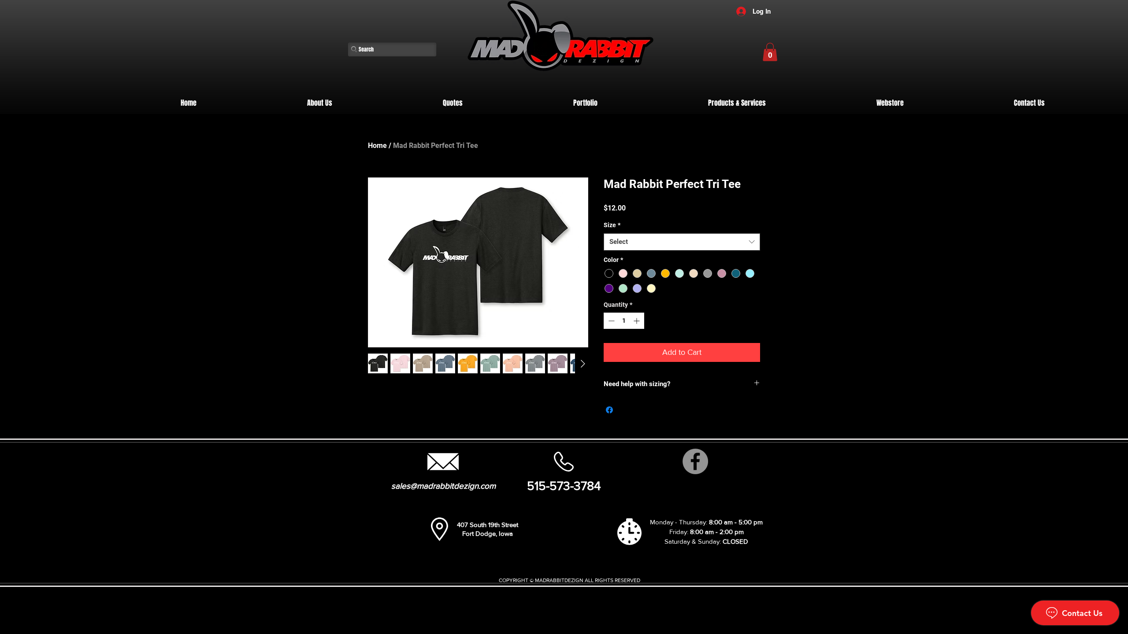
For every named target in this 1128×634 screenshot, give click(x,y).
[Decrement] (610, 320)
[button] (770, 52)
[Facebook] (695, 461)
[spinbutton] (624, 320)
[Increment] (637, 320)
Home (377, 145)
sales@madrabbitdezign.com (443, 485)
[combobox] (682, 242)
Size (612, 225)
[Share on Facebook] (609, 410)
